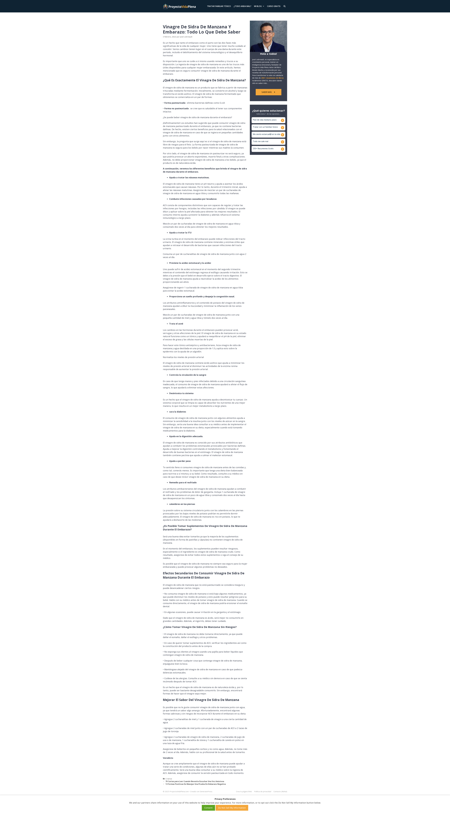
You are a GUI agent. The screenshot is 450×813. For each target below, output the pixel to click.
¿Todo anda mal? (242, 6)
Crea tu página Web (244, 791)
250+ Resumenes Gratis (263, 148)
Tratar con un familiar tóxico (265, 127)
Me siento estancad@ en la (265, 134)
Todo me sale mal (260, 141)
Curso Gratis (273, 6)
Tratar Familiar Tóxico (219, 6)
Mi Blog (258, 6)
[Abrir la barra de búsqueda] (284, 6)
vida (278, 134)
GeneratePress (206, 791)
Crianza (168, 778)
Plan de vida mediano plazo (265, 120)
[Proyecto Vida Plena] (179, 6)
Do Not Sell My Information (232, 807)
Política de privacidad (262, 791)
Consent (208, 807)
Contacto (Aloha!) (280, 791)
